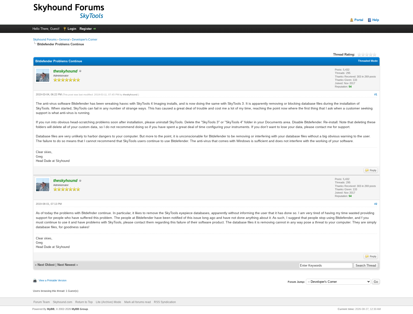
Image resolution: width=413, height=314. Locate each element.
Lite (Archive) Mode (108, 302)
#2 (375, 203)
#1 (375, 94)
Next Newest (66, 265)
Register (86, 29)
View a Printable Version (52, 280)
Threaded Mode (368, 60)
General (64, 39)
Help (375, 20)
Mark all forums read (137, 302)
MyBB (50, 309)
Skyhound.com (62, 302)
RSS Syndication (165, 302)
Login (72, 29)
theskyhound (130, 94)
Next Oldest (46, 265)
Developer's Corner (84, 39)
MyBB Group (80, 309)
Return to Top (84, 302)
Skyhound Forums (45, 39)
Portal (358, 20)
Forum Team (41, 302)
